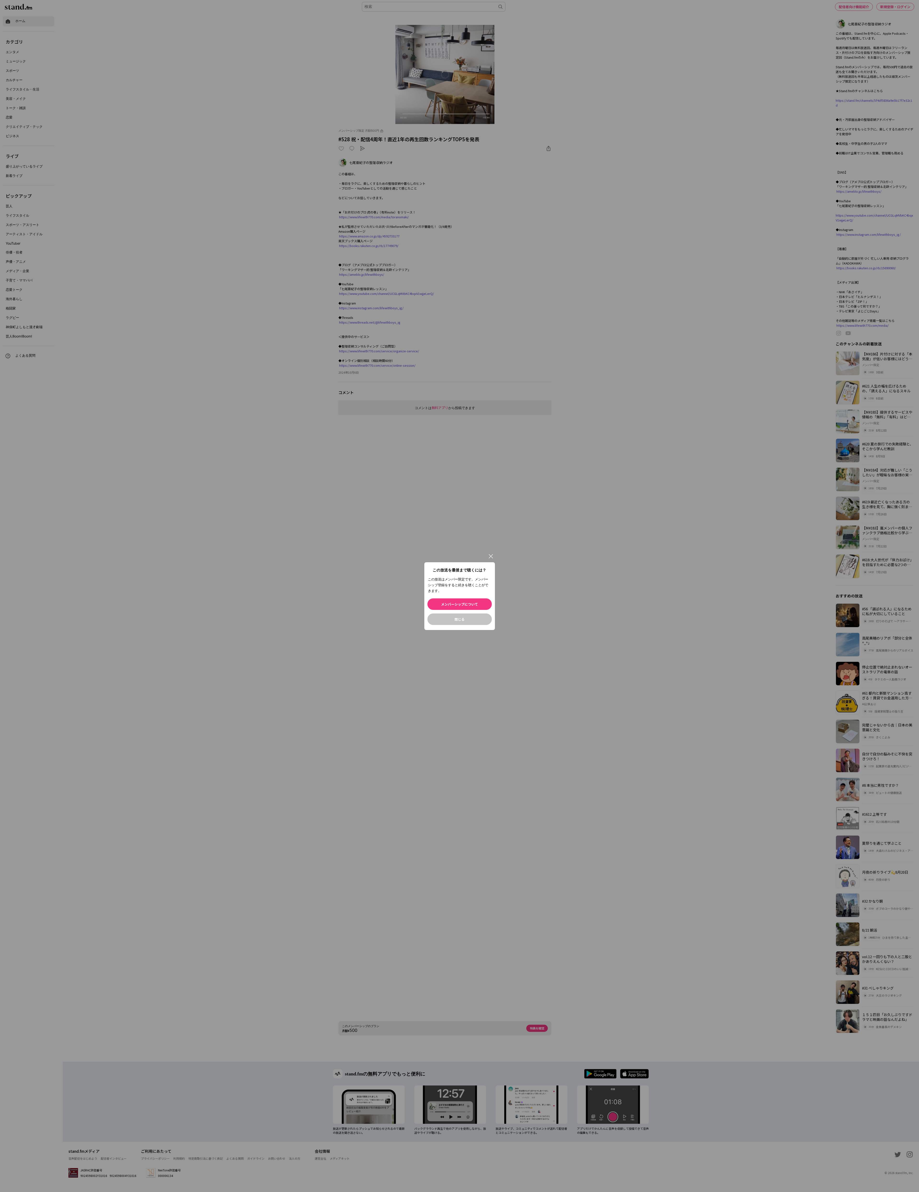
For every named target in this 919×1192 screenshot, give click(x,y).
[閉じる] (491, 556)
